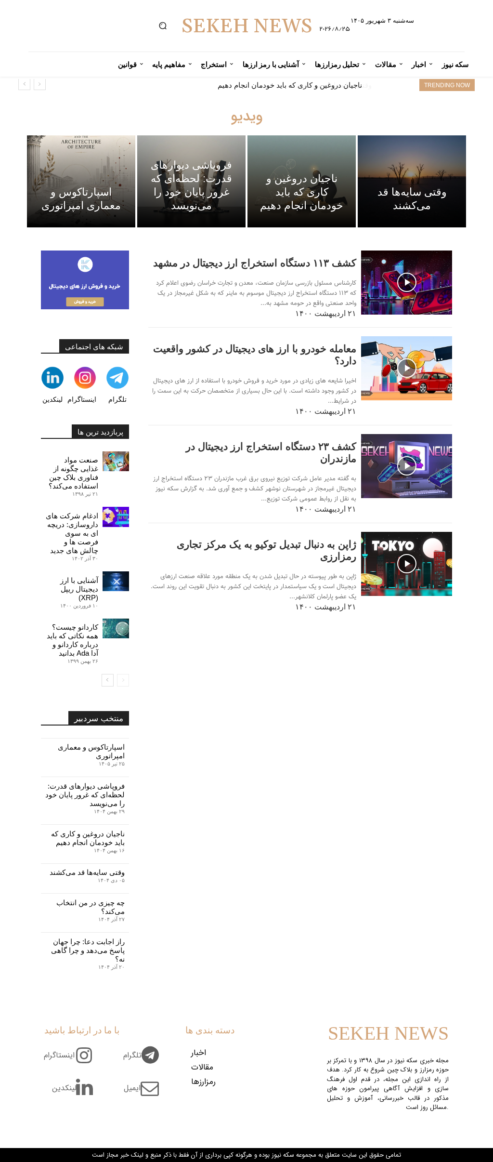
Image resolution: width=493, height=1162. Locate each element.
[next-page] (108, 680)
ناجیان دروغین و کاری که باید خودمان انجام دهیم (88, 838)
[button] (162, 25)
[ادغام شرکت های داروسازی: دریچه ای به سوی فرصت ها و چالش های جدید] (116, 517)
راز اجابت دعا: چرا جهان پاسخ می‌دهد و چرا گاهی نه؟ (88, 950)
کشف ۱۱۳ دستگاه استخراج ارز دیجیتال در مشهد (254, 262)
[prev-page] (123, 680)
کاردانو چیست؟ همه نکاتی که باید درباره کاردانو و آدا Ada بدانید (72, 640)
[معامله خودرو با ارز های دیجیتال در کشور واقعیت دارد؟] (406, 368)
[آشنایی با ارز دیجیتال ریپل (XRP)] (116, 581)
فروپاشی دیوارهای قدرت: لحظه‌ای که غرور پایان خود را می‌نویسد (85, 794)
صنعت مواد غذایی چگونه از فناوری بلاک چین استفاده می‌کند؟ (73, 473)
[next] (24, 84)
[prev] (40, 84)
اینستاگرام (81, 399)
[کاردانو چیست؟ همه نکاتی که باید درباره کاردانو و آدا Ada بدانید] (116, 628)
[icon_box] (144, 1061)
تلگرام (117, 399)
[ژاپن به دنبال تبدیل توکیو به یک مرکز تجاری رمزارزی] (406, 564)
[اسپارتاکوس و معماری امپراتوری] (81, 181)
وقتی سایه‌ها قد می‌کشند (325, 85)
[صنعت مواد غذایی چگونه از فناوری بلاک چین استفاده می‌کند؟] (116, 461)
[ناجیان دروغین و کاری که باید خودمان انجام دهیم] (301, 181)
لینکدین (52, 399)
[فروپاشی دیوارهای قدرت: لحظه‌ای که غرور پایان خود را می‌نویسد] (191, 181)
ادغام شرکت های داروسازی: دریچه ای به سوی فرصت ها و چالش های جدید (72, 533)
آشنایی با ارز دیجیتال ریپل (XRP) (79, 589)
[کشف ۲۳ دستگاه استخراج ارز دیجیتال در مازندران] (406, 466)
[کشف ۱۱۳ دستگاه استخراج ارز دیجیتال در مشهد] (406, 283)
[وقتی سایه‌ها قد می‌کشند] (412, 181)
